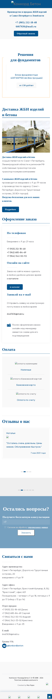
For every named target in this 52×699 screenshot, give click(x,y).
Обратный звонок (26, 33)
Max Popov (30, 685)
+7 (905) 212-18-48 (16, 249)
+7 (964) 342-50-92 (17, 256)
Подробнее (10, 209)
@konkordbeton (15, 646)
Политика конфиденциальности (26, 680)
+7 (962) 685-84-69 (16, 252)
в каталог (15, 287)
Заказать (26, 532)
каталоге (13, 279)
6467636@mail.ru (15, 314)
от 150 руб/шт (26, 85)
